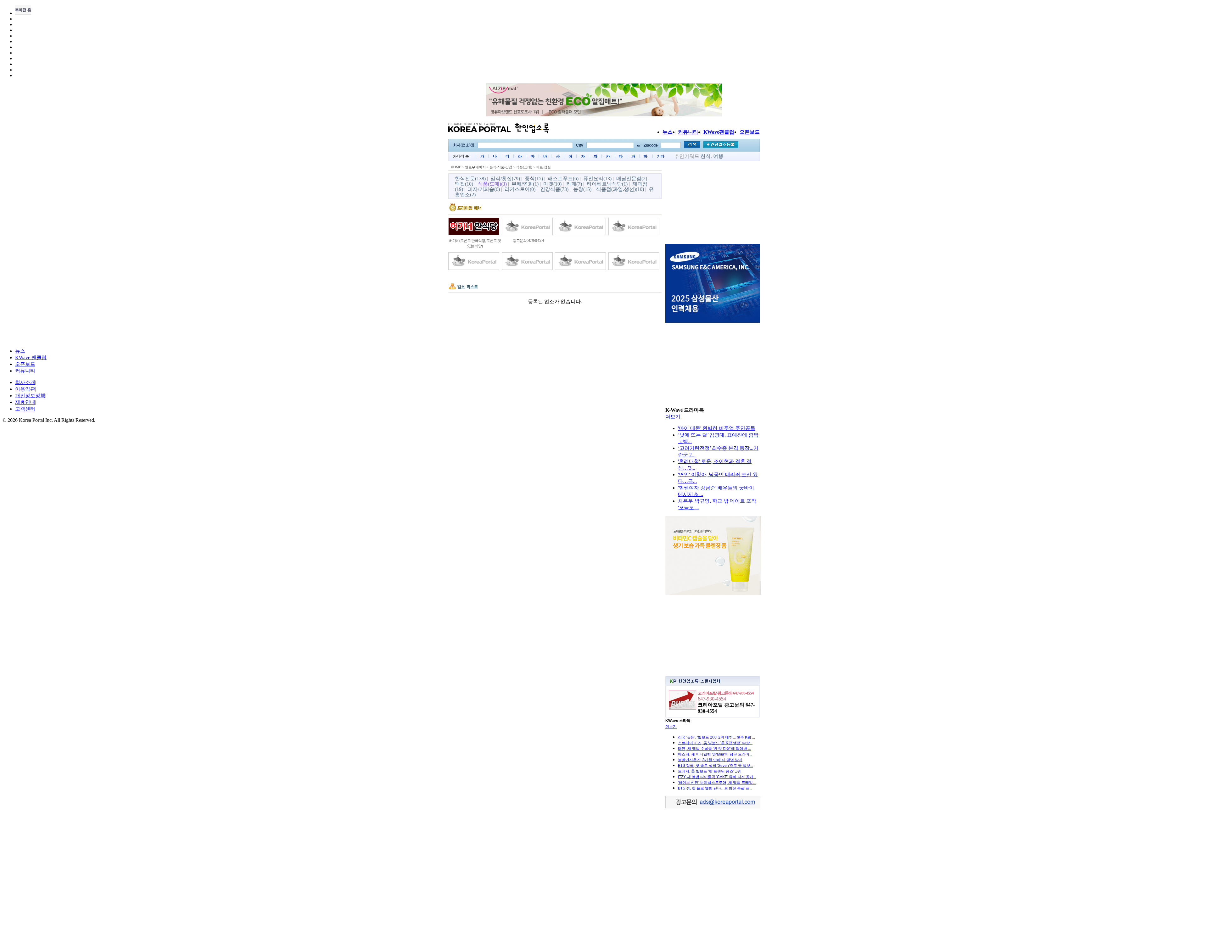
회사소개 (25, 382)
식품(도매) (524, 167)
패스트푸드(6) (563, 178)
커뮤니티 (688, 132)
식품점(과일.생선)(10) (620, 189)
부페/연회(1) (525, 184)
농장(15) (582, 189)
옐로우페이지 (475, 167)
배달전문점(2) (631, 178)
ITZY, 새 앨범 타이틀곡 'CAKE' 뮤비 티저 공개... (717, 777)
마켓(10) (552, 184)
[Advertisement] (712, 203)
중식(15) (534, 178)
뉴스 (668, 132)
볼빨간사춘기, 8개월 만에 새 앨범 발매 (710, 760)
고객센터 (25, 408)
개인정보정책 (30, 395)
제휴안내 (25, 402)
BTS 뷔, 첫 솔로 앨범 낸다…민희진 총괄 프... (715, 788)
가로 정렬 (543, 167)
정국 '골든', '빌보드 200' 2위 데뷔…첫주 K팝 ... (716, 737)
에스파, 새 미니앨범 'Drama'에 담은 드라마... (715, 754)
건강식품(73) (554, 189)
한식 (706, 156)
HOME (456, 167)
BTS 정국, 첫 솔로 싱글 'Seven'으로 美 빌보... (715, 765)
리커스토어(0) (520, 189)
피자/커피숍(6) (484, 189)
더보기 (672, 416)
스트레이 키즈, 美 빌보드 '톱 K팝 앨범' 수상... (715, 743)
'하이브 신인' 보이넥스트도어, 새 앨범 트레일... (717, 782)
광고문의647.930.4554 (528, 240)
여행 (718, 156)
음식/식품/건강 (500, 167)
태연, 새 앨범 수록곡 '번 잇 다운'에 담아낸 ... (714, 748)
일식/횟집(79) (505, 178)
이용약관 (25, 389)
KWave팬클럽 (718, 132)
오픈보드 (750, 132)
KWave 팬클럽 (31, 357)
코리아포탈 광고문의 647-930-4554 (726, 693)
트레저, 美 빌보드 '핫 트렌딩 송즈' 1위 (709, 771)
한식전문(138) (470, 178)
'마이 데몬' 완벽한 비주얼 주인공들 (716, 428)
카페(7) (574, 184)
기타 (660, 156)
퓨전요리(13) (597, 178)
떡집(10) (464, 184)
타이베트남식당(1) (607, 184)
